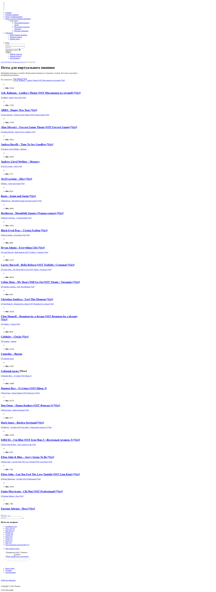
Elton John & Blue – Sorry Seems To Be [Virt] (27, 457)
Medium (20, 79)
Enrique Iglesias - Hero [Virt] (18, 508)
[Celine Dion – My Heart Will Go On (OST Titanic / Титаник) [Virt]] (26, 270)
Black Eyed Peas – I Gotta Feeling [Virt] (24, 230)
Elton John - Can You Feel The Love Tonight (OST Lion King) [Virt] (40, 474)
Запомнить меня (11, 50)
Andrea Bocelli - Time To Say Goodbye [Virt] (27, 144)
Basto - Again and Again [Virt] (18, 196)
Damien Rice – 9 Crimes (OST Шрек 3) (24, 388)
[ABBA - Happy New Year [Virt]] (13, 98)
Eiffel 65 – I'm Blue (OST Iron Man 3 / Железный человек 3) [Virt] (40, 439)
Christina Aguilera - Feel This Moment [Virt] (27, 299)
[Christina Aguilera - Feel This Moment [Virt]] (17, 287)
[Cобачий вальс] (7, 359)
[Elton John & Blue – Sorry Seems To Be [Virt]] (18, 445)
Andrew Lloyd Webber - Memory (20, 161)
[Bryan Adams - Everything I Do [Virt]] (15, 235)
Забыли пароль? (16, 54)
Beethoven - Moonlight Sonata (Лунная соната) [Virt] (32, 213)
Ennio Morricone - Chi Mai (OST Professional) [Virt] (32, 491)
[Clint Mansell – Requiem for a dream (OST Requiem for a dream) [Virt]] (27, 304)
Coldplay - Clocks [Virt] (15, 336)
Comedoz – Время (11, 353)
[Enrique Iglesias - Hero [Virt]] (12, 496)
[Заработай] (17, 556)
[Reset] (23, 518)
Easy (15, 79)
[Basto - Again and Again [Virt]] (13, 184)
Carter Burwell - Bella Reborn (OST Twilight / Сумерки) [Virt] (37, 264)
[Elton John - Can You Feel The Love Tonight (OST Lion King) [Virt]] (26, 462)
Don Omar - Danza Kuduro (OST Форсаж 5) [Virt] (30, 405)
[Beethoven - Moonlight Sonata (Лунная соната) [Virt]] (21, 201)
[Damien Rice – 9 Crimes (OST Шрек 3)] (16, 376)
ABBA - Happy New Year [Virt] (19, 110)
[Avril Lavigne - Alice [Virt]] (11, 166)
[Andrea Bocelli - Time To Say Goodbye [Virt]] (18, 132)
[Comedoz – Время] (8, 341)
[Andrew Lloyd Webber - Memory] (14, 149)
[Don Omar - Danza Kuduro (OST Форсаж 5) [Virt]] (20, 393)
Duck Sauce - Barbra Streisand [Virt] (22, 422)
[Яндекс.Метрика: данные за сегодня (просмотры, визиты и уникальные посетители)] (8, 580)
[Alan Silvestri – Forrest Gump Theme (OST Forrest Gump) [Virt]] (25, 115)
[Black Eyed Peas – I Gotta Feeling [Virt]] (16, 218)
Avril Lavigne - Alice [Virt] (16, 178)
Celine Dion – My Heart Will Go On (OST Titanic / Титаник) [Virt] (40, 282)
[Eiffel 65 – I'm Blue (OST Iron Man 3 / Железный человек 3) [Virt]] (26, 427)
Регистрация (15, 58)
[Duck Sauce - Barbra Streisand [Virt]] (15, 410)
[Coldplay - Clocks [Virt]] (10, 324)
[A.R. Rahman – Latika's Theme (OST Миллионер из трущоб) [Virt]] (39, 80)
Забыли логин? (15, 56)
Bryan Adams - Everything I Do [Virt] (23, 247)
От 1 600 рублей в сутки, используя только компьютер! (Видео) (17, 559)
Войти (8, 52)
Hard (25, 79)
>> (9, 515)
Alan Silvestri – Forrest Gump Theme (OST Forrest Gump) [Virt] (39, 127)
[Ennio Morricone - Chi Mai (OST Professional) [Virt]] (21, 479)
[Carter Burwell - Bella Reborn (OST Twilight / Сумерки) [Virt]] (24, 252)
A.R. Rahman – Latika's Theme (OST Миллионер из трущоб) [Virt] (41, 92)
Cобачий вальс (10, 371)
